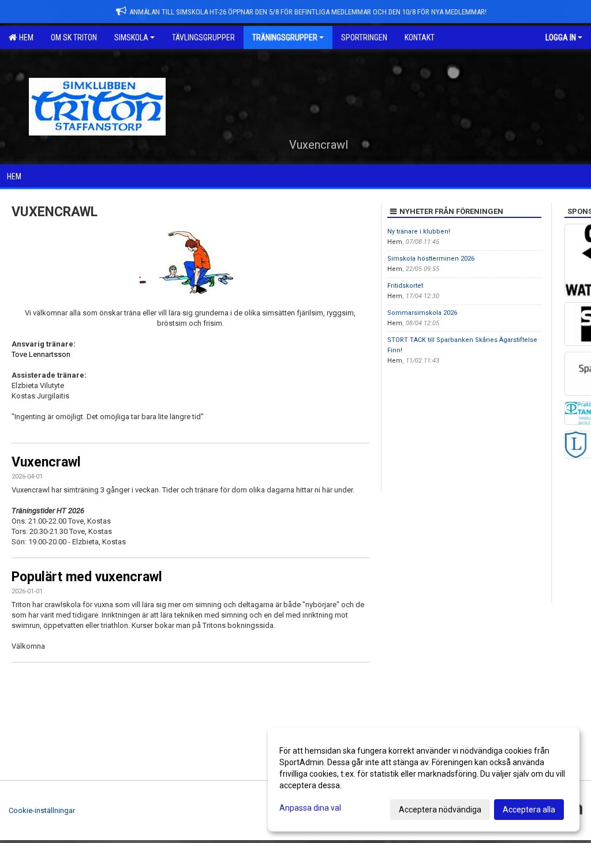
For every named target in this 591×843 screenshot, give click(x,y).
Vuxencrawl (46, 462)
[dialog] (423, 779)
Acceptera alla (529, 809)
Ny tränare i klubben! (418, 231)
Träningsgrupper (284, 37)
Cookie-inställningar (42, 810)
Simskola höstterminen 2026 (430, 258)
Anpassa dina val (310, 807)
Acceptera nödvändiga (440, 809)
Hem (24, 37)
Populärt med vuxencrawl (87, 577)
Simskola (131, 37)
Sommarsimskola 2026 (422, 313)
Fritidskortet (405, 285)
